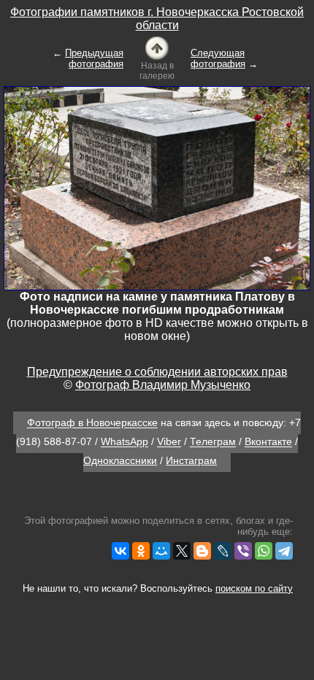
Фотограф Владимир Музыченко (162, 385)
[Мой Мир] (161, 551)
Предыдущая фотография (94, 58)
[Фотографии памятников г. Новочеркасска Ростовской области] (157, 47)
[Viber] (243, 551)
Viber (169, 442)
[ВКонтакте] (120, 551)
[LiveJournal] (222, 551)
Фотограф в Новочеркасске (92, 423)
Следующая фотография (218, 58)
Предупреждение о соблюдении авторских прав (157, 372)
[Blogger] (202, 551)
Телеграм (213, 442)
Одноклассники (120, 460)
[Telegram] (284, 551)
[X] (182, 551)
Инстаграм (191, 460)
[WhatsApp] (263, 551)
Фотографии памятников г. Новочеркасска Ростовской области (157, 18)
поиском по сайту (254, 588)
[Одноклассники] (141, 551)
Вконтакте (268, 442)
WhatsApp (124, 442)
